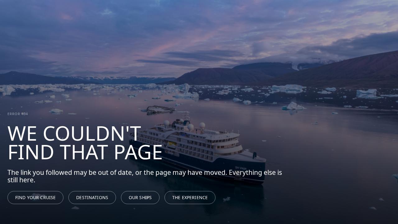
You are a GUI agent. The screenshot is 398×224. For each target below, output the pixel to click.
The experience (190, 197)
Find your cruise (35, 197)
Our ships (140, 197)
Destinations (92, 197)
